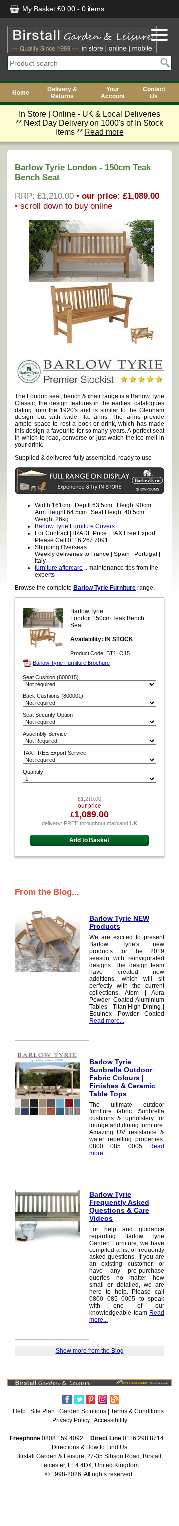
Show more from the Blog (90, 1350)
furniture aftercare (59, 567)
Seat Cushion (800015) (51, 677)
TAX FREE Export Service (54, 753)
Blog (114, 1399)
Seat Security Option (48, 715)
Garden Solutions (82, 1411)
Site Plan (42, 1411)
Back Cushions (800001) (53, 696)
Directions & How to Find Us (89, 1447)
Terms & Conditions (137, 1411)
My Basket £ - (62, 9)
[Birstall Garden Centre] (82, 39)
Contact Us (154, 93)
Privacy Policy (71, 1420)
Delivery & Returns (62, 93)
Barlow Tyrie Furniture (104, 587)
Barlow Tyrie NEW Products (119, 922)
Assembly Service (45, 734)
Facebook (67, 1399)
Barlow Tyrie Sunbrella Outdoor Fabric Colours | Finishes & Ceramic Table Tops (122, 1078)
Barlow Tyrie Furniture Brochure (71, 663)
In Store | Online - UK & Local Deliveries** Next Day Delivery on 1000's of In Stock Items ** (89, 123)
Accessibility (110, 1420)
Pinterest (90, 1399)
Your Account (113, 93)
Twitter (79, 1399)
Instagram (102, 1399)
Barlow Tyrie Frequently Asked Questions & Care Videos (119, 1206)
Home (20, 92)
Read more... (107, 1020)
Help (19, 1411)
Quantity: (34, 772)
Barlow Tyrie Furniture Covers (75, 526)
